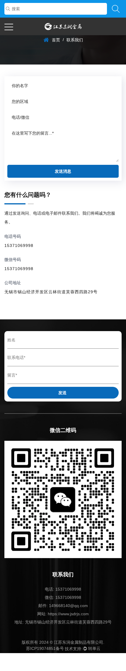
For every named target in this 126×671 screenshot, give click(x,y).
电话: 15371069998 (63, 589)
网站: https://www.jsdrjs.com (63, 613)
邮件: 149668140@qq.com (63, 605)
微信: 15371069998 (63, 597)
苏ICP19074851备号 (45, 648)
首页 (56, 40)
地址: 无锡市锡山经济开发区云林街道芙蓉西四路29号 (63, 622)
